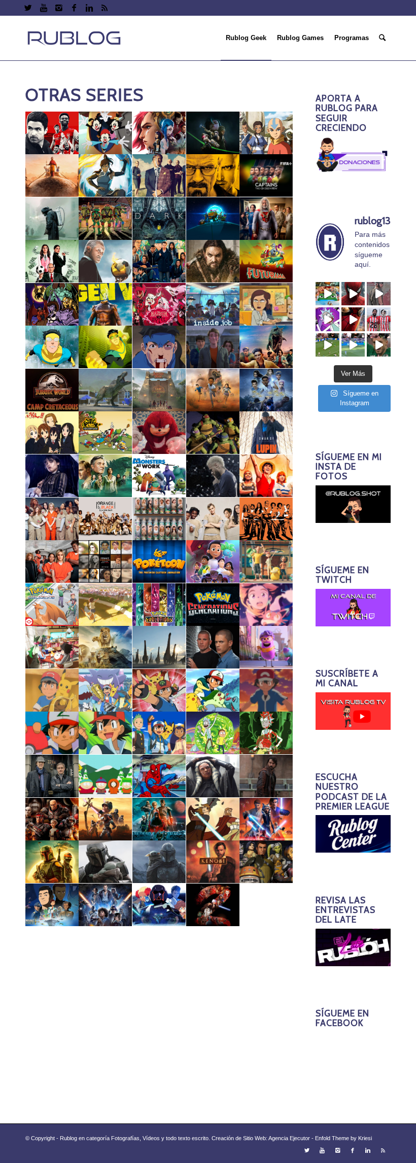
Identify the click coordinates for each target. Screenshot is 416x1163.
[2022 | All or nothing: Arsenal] (52, 133)
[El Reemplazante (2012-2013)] (159, 261)
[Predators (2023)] (105, 647)
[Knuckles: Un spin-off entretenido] (159, 432)
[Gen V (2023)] (105, 304)
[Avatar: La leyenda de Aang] (266, 133)
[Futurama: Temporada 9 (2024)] (266, 261)
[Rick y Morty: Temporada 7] (266, 733)
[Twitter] (28, 7)
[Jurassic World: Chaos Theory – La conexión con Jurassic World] (213, 347)
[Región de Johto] (213, 690)
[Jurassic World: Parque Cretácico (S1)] (52, 390)
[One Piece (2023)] (266, 476)
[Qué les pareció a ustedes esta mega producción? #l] (379, 294)
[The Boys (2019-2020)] (213, 947)
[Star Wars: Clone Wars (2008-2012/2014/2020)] (266, 819)
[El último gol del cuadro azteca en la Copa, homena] (379, 345)
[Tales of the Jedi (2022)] (52, 947)
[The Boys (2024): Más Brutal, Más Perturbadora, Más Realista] (52, 990)
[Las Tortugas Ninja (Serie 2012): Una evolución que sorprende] (213, 432)
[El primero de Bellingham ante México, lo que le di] (327, 345)
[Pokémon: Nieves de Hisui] (266, 604)
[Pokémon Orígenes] (52, 604)
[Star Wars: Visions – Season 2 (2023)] (213, 905)
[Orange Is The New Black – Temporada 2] (105, 519)
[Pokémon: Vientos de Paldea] (52, 647)
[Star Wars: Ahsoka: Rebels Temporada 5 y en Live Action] (213, 776)
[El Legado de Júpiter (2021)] (266, 218)
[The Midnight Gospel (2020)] (52, 1033)
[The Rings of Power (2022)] (105, 1033)
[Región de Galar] (105, 690)
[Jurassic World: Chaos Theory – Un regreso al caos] (266, 347)
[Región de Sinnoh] (105, 733)
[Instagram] (58, 7)
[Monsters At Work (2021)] (159, 476)
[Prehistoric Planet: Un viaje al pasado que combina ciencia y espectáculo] (159, 647)
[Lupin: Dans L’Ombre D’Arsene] (266, 432)
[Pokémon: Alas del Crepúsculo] (105, 604)
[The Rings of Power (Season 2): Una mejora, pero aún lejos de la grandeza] (159, 1033)
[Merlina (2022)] (52, 476)
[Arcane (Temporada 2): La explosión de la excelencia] (213, 133)
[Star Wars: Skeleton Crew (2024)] (105, 905)
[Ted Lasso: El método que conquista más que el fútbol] (105, 947)
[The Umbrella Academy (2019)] (213, 1033)
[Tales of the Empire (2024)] (266, 905)
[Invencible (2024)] (105, 347)
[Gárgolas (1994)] (52, 304)
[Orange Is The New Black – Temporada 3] (159, 519)
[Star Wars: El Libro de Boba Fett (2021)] (52, 862)
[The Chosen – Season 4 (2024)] (266, 990)
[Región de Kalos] (266, 690)
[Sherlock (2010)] (52, 776)
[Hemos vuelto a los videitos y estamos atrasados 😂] (327, 319)
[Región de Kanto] (52, 733)
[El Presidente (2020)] (52, 261)
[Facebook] (73, 7)
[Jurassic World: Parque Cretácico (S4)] (213, 390)
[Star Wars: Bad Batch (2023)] (105, 819)
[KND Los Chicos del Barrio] (105, 432)
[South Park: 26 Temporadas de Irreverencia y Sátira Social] (105, 776)
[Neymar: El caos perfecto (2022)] (213, 476)
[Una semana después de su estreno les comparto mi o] (353, 294)
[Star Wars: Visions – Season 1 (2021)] (159, 905)
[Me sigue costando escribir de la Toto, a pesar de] (379, 319)
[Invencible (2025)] (159, 347)
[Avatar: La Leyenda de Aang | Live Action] (52, 175)
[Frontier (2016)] (213, 261)
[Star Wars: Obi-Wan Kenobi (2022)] (213, 862)
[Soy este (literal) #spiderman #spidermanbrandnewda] (353, 319)
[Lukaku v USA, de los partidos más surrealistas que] (353, 345)
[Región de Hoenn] (159, 690)
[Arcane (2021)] (159, 133)
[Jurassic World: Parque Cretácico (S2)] (105, 390)
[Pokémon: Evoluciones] (159, 604)
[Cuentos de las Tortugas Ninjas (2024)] (105, 218)
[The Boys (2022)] (266, 947)
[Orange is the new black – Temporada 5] (266, 519)
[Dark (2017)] (159, 218)
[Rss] (104, 7)
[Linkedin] (89, 7)
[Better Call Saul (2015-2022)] (159, 175)
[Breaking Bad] (213, 175)
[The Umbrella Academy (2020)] (266, 1033)
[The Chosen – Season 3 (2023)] (213, 990)
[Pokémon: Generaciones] (213, 604)
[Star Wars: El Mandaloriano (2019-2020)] (105, 862)
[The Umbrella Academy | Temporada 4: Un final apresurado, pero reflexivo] (105, 1076)
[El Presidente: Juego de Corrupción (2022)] (105, 261)
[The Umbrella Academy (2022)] (52, 1076)
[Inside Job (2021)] (213, 304)
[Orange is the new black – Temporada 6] (52, 561)
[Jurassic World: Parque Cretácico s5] (266, 390)
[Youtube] (43, 7)
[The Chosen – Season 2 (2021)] (159, 990)
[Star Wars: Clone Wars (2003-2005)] (213, 819)
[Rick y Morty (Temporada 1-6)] (213, 733)
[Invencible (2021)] (52, 347)
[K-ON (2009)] (52, 432)
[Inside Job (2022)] (266, 304)
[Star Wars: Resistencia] (52, 905)
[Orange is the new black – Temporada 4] (213, 519)
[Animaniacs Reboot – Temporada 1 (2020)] (105, 133)
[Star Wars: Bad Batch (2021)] (52, 819)
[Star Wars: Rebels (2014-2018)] (266, 862)
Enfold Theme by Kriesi (343, 1138)
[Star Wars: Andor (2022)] (266, 776)
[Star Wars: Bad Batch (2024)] (159, 819)
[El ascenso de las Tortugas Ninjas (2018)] (213, 218)
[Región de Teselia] (159, 733)
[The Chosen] (105, 990)
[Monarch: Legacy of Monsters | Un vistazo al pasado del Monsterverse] (105, 476)
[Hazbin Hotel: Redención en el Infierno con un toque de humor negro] (159, 304)
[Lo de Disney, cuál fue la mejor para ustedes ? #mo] (327, 294)
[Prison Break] (213, 647)
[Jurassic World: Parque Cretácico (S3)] (159, 390)
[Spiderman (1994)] (159, 776)
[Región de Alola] (52, 690)
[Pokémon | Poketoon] (159, 561)
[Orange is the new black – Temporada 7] (105, 561)
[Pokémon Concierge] (266, 561)
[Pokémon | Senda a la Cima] (213, 561)
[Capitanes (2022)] (266, 175)
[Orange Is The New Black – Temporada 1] (52, 519)
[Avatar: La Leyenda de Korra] (105, 175)
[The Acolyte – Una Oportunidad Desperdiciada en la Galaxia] (159, 947)
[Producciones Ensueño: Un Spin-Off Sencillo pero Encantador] (266, 647)
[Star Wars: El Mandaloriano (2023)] (159, 862)
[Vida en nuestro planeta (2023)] (159, 1076)
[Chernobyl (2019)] (52, 218)
